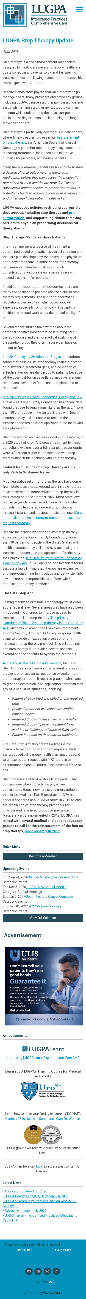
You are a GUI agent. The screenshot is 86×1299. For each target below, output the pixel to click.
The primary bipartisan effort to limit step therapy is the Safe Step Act (43, 623)
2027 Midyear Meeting (44, 906)
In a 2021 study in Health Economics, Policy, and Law (42, 397)
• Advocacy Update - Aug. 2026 (25, 1191)
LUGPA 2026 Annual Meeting (46, 887)
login (39, 1166)
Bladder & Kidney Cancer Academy (53, 877)
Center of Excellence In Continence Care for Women (42, 1119)
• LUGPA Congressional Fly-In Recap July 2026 (36, 1196)
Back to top (41, 1282)
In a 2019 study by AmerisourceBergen (32, 357)
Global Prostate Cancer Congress (49, 896)
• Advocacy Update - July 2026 (25, 1211)
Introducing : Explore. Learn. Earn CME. (43, 1058)
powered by (31, 1293)
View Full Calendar (43, 918)
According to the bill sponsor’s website (32, 663)
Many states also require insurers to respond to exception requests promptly (42, 518)
